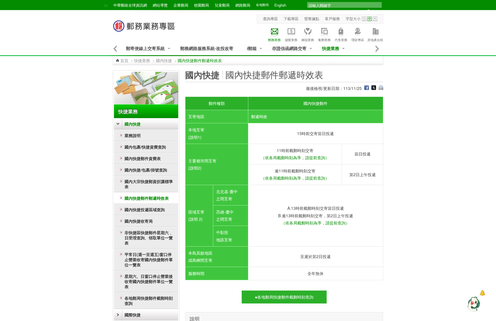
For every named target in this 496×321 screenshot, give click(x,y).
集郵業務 (324, 40)
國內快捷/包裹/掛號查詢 (146, 170)
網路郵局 (242, 5)
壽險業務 (307, 40)
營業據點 (311, 18)
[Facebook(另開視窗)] (366, 88)
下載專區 (291, 18)
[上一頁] (115, 48)
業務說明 (133, 135)
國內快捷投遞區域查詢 (145, 209)
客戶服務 (332, 18)
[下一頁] (377, 48)
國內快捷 (164, 60)
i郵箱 (252, 48)
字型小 (364, 19)
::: (106, 5)
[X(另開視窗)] (373, 88)
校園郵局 (201, 5)
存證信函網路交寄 (289, 48)
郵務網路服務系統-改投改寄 (206, 48)
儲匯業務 (291, 40)
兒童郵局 (222, 5)
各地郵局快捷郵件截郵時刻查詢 (149, 300)
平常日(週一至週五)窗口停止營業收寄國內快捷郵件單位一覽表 (149, 259)
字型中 (369, 19)
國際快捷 (133, 315)
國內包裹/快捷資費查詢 (145, 147)
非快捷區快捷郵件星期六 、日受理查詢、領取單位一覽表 (149, 238)
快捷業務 (330, 48)
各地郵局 (262, 5)
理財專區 (357, 40)
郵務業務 (274, 40)
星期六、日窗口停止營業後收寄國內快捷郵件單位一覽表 (149, 281)
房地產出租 (375, 40)
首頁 (124, 60)
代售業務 (341, 40)
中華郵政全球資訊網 (130, 5)
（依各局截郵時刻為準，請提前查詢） (295, 157)
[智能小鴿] (473, 303)
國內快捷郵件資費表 (143, 158)
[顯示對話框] (482, 293)
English (280, 5)
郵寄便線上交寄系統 (145, 48)
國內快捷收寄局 (139, 221)
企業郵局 (180, 5)
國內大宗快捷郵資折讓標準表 (149, 183)
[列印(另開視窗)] (381, 88)
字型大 (375, 19)
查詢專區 (270, 18)
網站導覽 (160, 5)
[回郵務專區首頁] (144, 29)
